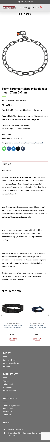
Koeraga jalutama (18, 143)
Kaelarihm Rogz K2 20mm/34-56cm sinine (37, 326)
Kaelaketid (39, 143)
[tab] (25, 164)
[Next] (48, 320)
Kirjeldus (6, 164)
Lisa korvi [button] (13, 339)
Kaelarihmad (29, 143)
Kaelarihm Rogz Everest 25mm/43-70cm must (13, 326)
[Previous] (2, 320)
